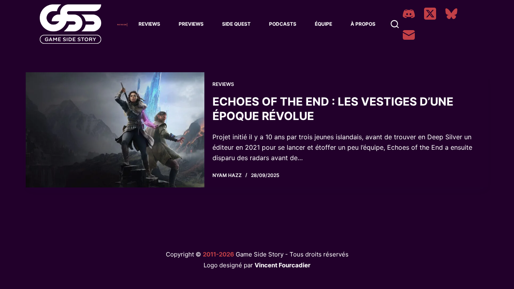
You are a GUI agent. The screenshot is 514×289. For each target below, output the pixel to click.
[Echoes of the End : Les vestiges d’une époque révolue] (115, 129)
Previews (191, 24)
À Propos (363, 24)
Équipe (323, 24)
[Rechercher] (395, 24)
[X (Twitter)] (430, 14)
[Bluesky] (451, 14)
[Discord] (409, 14)
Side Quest (236, 24)
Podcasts (282, 24)
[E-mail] (409, 35)
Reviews (149, 24)
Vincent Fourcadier (282, 265)
